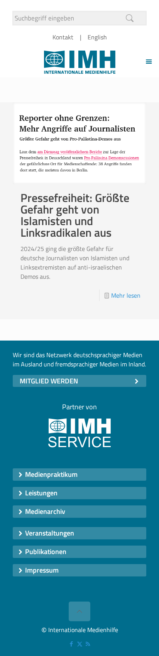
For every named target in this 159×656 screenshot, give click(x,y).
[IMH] (79, 61)
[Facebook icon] (71, 643)
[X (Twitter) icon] (80, 643)
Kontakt (62, 37)
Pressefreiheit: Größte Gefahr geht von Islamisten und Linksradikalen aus (74, 215)
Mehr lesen (125, 295)
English (97, 37)
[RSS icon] (88, 643)
